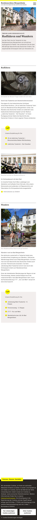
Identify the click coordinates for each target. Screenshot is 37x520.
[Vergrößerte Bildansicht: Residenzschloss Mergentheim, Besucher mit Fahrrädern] (18, 19)
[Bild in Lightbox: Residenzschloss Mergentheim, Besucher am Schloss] (18, 163)
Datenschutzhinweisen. (8, 498)
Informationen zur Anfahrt (11, 192)
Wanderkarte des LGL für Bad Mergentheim (17, 316)
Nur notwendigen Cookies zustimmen (9, 512)
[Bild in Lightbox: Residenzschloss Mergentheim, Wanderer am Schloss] (18, 228)
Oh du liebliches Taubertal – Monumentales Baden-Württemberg (19, 139)
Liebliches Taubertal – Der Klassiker (19, 144)
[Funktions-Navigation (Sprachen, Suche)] (34, 3)
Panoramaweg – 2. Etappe (16, 308)
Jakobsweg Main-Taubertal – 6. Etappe (18, 303)
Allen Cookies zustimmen (27, 512)
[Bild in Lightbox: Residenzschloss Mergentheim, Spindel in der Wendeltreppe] (18, 83)
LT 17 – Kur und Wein (14, 311)
